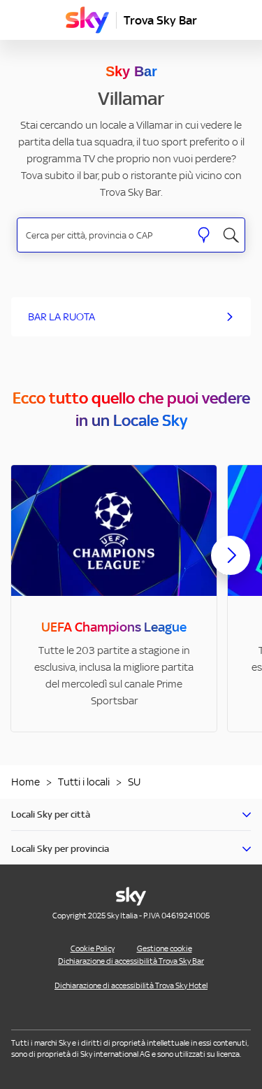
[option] (114, 598)
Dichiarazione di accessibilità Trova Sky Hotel (131, 985)
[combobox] (103, 235)
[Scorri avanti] (230, 566)
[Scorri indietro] (31, 563)
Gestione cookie (164, 948)
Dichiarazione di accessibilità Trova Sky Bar (131, 961)
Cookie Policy (93, 948)
